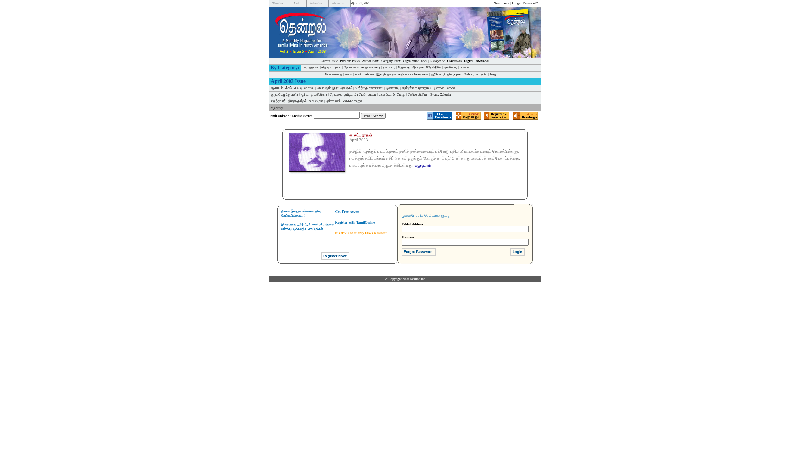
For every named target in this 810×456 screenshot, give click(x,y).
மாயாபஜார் (324, 88)
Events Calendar (440, 94)
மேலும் (494, 74)
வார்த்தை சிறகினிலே (369, 88)
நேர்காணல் (351, 67)
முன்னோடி (450, 67)
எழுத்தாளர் (311, 67)
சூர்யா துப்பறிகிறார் (314, 94)
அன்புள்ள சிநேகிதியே (426, 67)
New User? (501, 3)
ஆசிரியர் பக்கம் (281, 88)
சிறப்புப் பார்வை (331, 67)
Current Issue (329, 61)
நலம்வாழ (389, 67)
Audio (297, 3)
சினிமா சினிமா (365, 74)
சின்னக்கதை (333, 74)
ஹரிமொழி (438, 74)
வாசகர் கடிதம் (352, 101)
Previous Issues (350, 61)
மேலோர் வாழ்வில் (475, 74)
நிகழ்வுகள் (454, 74)
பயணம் (464, 67)
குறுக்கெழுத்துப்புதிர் (284, 94)
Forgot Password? (525, 3)
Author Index (370, 61)
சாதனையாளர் (370, 67)
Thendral (278, 3)
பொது (401, 94)
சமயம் (348, 74)
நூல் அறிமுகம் (342, 88)
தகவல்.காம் (387, 94)
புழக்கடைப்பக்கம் (444, 88)
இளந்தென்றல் (386, 74)
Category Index (391, 61)
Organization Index (415, 61)
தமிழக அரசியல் (355, 94)
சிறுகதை (404, 67)
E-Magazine (437, 61)
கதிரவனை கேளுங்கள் (413, 74)
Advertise (316, 3)
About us (338, 3)
